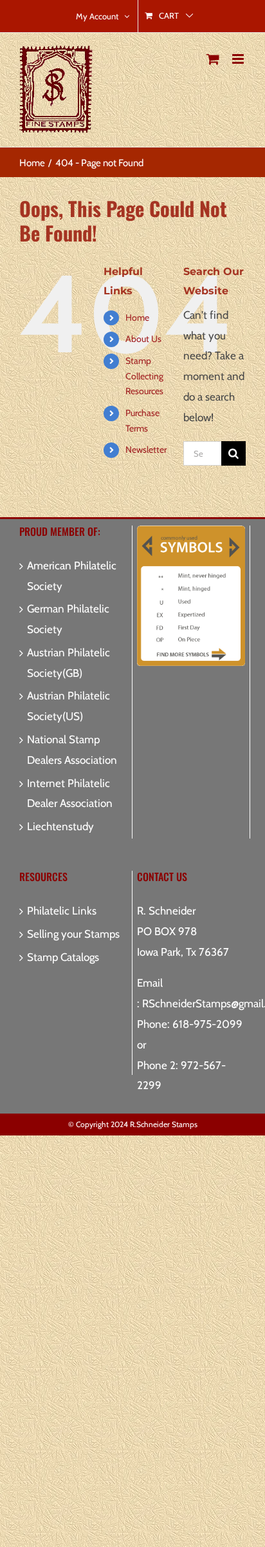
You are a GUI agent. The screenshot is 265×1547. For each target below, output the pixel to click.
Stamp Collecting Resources (144, 376)
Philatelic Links (61, 910)
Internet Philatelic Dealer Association (70, 793)
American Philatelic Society (71, 576)
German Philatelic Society (68, 619)
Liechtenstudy (60, 826)
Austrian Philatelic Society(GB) (68, 662)
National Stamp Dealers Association (72, 749)
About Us (143, 339)
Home (137, 317)
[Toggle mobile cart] (212, 59)
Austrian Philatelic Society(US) (68, 706)
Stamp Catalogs (63, 957)
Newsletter (146, 449)
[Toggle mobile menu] (239, 59)
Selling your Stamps (73, 933)
